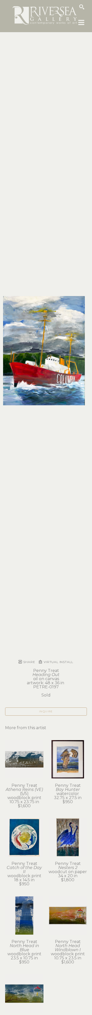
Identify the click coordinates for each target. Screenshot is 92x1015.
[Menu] (81, 22)
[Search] (81, 6)
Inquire (46, 711)
